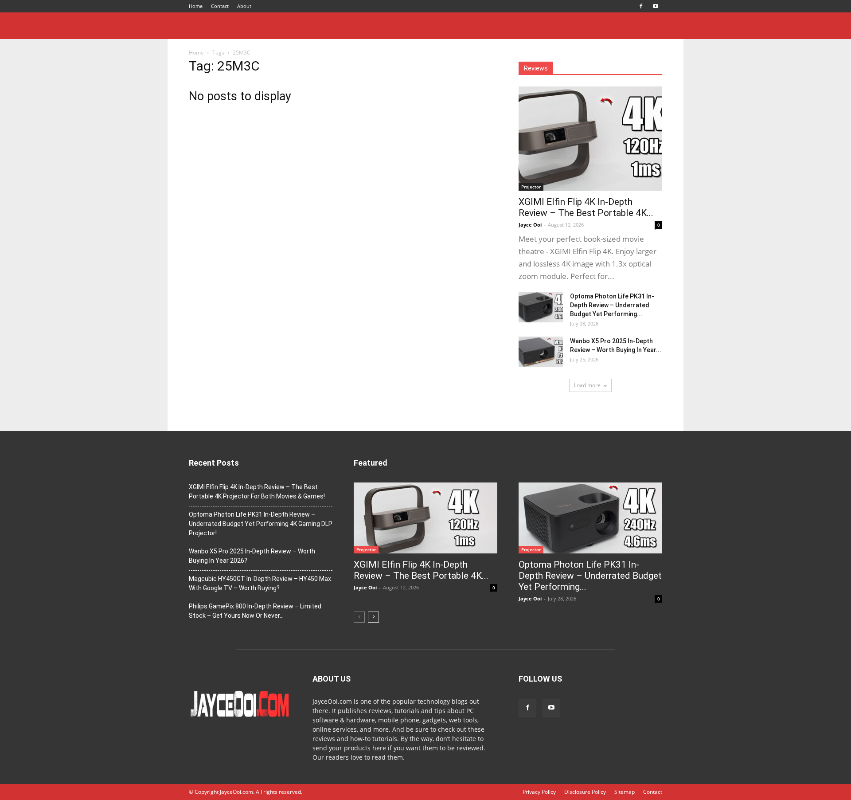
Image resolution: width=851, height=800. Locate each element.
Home (196, 6)
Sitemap (624, 792)
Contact (220, 6)
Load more (587, 385)
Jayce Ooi (530, 224)
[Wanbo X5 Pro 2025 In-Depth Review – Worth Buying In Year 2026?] (541, 352)
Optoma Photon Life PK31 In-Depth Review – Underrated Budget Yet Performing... (612, 305)
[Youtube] (655, 6)
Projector (531, 187)
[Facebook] (641, 6)
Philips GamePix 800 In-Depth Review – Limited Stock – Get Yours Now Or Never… (255, 611)
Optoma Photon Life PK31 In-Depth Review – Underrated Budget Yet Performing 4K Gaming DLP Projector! (260, 524)
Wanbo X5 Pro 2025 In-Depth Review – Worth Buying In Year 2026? (252, 556)
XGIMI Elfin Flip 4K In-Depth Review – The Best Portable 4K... (586, 207)
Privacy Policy (539, 792)
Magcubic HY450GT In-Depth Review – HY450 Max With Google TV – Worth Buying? (260, 583)
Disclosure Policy (585, 792)
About (244, 6)
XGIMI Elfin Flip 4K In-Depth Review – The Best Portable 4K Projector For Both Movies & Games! (257, 491)
